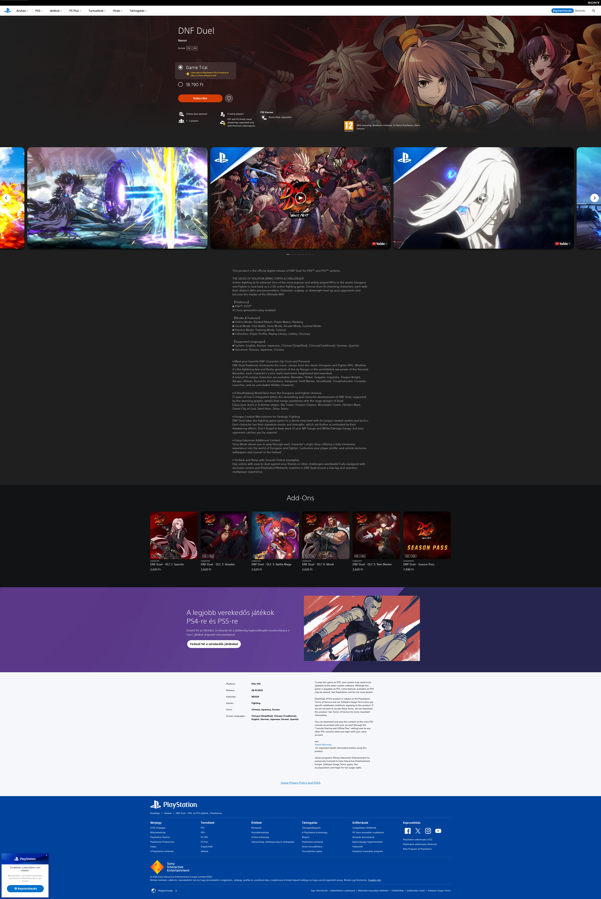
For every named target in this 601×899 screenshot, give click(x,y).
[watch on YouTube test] (379, 243)
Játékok (55, 10)
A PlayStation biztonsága (314, 832)
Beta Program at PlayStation (417, 848)
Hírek (116, 10)
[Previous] (6, 198)
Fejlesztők (357, 846)
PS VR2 (204, 837)
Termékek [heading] (207, 822)
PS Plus (74, 10)
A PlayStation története (162, 851)
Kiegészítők (207, 846)
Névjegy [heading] (156, 822)
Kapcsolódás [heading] (412, 822)
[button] (300, 198)
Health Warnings (323, 744)
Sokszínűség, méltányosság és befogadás (272, 841)
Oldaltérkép (398, 890)
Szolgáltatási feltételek (364, 827)
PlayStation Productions (162, 841)
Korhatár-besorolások (363, 837)
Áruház (21, 10)
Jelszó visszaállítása (312, 846)
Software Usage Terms (439, 890)
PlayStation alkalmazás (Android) (420, 844)
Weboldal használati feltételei (373, 890)
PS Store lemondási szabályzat (368, 832)
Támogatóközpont (311, 827)
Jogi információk (319, 890)
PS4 (203, 832)
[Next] (594, 198)
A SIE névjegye (157, 827)
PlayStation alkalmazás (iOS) (417, 839)
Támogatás (137, 10)
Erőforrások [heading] (360, 822)
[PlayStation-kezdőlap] (7, 10)
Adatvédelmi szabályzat (342, 890)
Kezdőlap (155, 813)
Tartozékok (96, 10)
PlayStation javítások (312, 841)
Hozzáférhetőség (260, 832)
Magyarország (165, 890)
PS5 (37, 10)
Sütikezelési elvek (416, 890)
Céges (153, 846)
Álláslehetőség (157, 832)
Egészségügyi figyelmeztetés (367, 841)
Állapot (305, 837)
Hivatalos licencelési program (367, 851)
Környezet (256, 827)
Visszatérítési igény (312, 851)
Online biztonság (260, 837)
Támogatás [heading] (309, 822)
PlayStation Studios (160, 837)
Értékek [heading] (256, 822)
